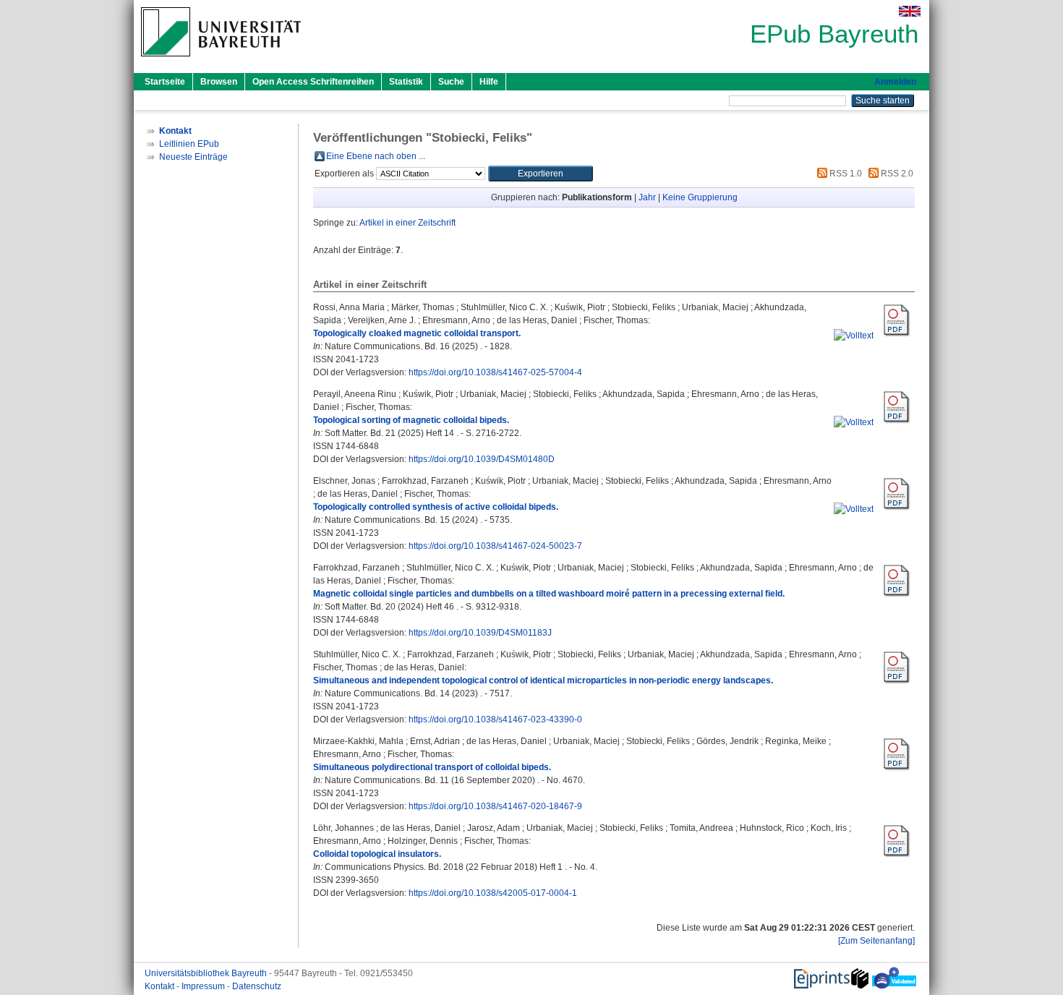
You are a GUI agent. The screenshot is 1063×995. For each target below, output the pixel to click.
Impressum (204, 986)
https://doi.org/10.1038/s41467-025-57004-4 (495, 372)
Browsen (218, 82)
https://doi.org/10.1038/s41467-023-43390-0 (495, 719)
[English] (910, 11)
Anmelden (895, 82)
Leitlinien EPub (189, 144)
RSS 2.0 (896, 173)
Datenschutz (256, 986)
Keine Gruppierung (700, 197)
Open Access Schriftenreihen (313, 82)
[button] (540, 174)
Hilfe (488, 82)
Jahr (647, 197)
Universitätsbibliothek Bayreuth (207, 973)
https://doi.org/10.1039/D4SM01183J (480, 633)
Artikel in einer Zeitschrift (407, 223)
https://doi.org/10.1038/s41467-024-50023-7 (495, 546)
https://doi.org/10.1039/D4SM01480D (482, 459)
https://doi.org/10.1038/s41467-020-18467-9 (495, 806)
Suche (451, 82)
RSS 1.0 (844, 173)
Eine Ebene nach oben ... (375, 156)
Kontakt (160, 986)
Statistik (406, 82)
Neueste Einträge (193, 157)
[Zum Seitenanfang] (876, 941)
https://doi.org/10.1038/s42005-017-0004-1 (493, 893)
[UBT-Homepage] (221, 61)
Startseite (165, 82)
